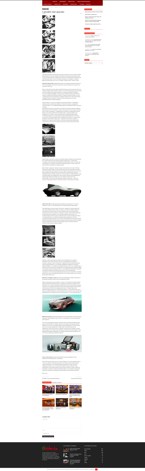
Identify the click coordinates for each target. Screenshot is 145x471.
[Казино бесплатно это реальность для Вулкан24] (75, 402)
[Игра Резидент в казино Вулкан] (62, 389)
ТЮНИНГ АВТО (57, 4)
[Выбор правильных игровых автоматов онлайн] (48, 389)
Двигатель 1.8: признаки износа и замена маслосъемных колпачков (76, 455)
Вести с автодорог (87, 455)
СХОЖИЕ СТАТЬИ (47, 382)
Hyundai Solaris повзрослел (76, 378)
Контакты (88, 4)
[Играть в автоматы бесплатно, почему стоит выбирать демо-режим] (75, 389)
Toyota (85, 457)
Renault (86, 459)
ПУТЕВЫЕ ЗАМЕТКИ (47, 4)
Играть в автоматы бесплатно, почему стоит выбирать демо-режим (74, 395)
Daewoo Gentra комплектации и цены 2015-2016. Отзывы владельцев (92, 54)
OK (96, 469)
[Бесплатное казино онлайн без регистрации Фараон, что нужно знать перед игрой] (48, 402)
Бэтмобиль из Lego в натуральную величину (50, 378)
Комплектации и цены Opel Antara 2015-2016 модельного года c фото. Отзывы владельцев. (92, 45)
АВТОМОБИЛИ (63, 1)
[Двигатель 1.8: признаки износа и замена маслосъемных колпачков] (66, 455)
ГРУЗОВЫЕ (81, 4)
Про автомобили (87, 448)
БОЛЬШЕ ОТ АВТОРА (56, 382)
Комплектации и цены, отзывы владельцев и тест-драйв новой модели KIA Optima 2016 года (93, 40)
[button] (101, 3)
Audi (85, 460)
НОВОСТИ (55, 1)
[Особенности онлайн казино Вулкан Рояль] (62, 402)
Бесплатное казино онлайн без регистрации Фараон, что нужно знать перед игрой (48, 408)
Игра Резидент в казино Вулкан (61, 394)
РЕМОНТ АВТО (71, 1)
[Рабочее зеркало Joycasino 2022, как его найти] (66, 450)
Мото (85, 452)
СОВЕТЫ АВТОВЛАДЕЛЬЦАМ (83, 1)
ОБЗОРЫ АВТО (73, 4)
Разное (85, 450)
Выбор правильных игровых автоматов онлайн (93, 11)
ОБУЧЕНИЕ (65, 4)
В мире (85, 462)
